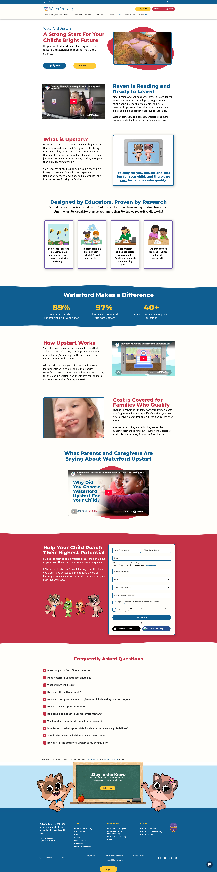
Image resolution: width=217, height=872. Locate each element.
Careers (77, 837)
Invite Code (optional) (124, 595)
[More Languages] (44, 2)
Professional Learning (116, 836)
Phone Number (121, 572)
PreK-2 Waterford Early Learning (114, 832)
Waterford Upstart (148, 828)
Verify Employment (82, 847)
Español (62, 2)
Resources (113, 15)
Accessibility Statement (114, 860)
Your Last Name (151, 550)
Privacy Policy (93, 759)
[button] (43, 243)
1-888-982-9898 (150, 565)
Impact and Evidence (134, 15)
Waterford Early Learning (151, 831)
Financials (78, 844)
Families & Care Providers (56, 15)
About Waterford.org (83, 828)
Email (117, 558)
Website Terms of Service (113, 856)
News (76, 834)
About (100, 15)
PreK (117, 828)
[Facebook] (159, 858)
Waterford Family (147, 834)
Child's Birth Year (122, 587)
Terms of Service (111, 759)
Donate (110, 839)
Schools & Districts (82, 15)
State (116, 579)
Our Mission (79, 831)
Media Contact (80, 840)
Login (141, 9)
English (52, 2)
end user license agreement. (127, 604)
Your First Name (121, 550)
